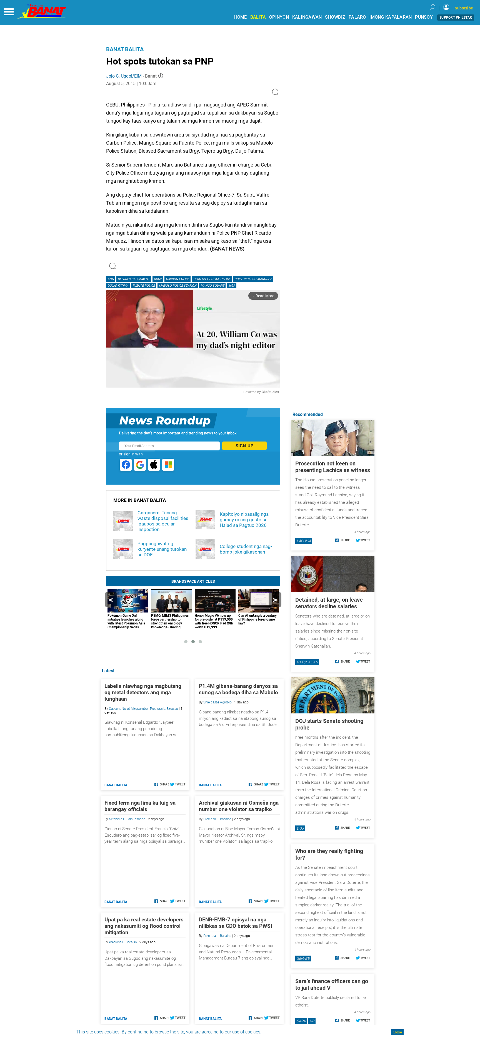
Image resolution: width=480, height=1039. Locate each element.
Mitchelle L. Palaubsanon (127, 819)
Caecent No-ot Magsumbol (129, 709)
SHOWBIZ (335, 17)
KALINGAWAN (307, 17)
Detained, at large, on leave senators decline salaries (329, 603)
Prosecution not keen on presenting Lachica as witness (332, 466)
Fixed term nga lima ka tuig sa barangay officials (140, 806)
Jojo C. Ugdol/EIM (124, 76)
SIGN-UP (244, 445)
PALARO (357, 17)
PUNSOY (424, 17)
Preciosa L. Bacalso (164, 709)
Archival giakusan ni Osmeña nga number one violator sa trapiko (239, 806)
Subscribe (464, 8)
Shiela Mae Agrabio (217, 702)
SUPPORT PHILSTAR (455, 17)
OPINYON (279, 17)
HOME (240, 17)
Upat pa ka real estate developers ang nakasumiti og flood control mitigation (144, 926)
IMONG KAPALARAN (390, 17)
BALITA (258, 17)
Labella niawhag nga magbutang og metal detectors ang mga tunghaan (142, 692)
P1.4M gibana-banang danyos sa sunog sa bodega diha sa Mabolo (238, 689)
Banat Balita (125, 49)
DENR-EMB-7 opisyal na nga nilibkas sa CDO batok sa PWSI (235, 922)
